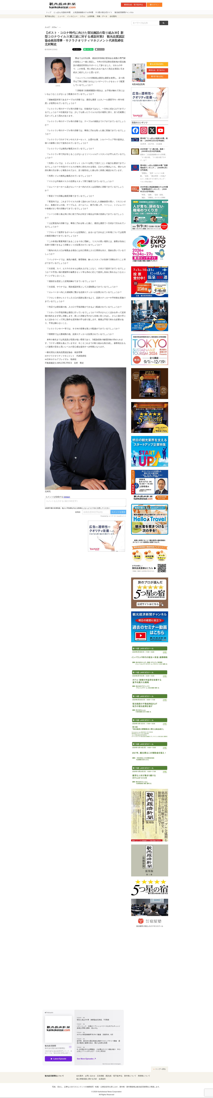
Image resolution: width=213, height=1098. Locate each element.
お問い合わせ (90, 1076)
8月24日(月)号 (138, 84)
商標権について (144, 1076)
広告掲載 (100, 1076)
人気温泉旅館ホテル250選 (83, 12)
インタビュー (72, 16)
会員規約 (102, 1079)
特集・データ (102, 16)
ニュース (61, 16)
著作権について (130, 1076)
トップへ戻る (160, 1069)
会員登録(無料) (157, 64)
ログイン (155, 5)
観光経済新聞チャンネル (124, 12)
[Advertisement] (64, 536)
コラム (82, 16)
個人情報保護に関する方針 (86, 1079)
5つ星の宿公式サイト (104, 12)
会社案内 (113, 16)
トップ (48, 12)
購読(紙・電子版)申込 (134, 5)
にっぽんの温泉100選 (62, 12)
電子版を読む (50, 16)
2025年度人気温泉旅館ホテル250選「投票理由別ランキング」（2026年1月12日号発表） (154, 189)
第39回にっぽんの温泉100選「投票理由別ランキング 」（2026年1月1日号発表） (154, 167)
